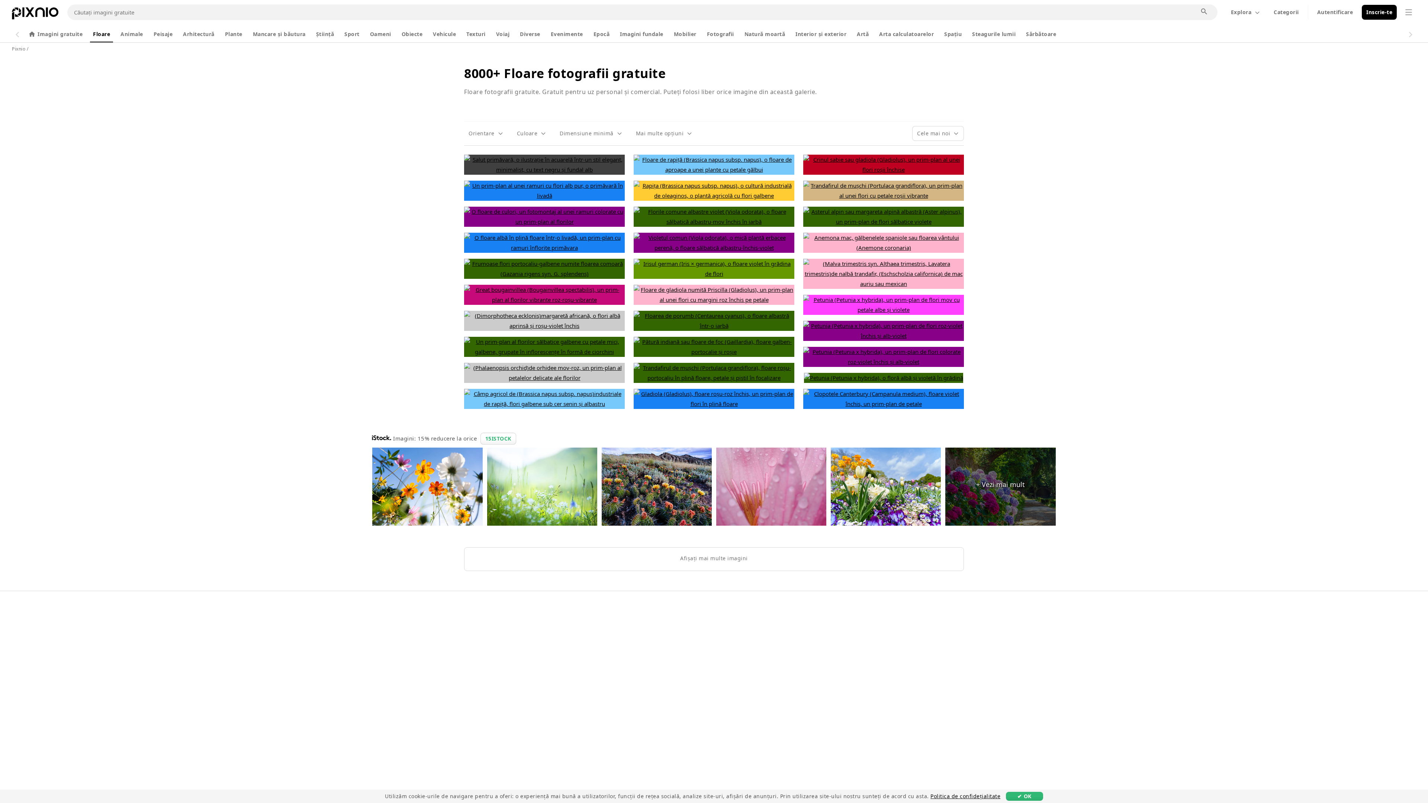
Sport (352, 34)
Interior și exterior (820, 34)
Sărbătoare (1041, 34)
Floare (101, 34)
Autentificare (1335, 12)
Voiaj (503, 34)
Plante (233, 34)
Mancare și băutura (279, 34)
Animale (131, 34)
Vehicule (444, 34)
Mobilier (685, 34)
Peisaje (163, 34)
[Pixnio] (35, 14)
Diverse (530, 34)
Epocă (602, 34)
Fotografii (720, 34)
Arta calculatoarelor (906, 34)
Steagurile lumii (994, 34)
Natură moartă (764, 34)
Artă (863, 34)
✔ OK (1024, 796)
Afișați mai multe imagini (714, 558)
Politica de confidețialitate (965, 796)
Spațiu (953, 34)
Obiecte (412, 34)
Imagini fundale (641, 34)
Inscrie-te (1379, 12)
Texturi (476, 34)
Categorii (1286, 12)
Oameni (380, 34)
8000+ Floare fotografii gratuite (565, 73)
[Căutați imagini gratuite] (1204, 12)
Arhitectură (199, 34)
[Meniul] (1408, 12)
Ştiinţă (325, 34)
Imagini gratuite (60, 34)
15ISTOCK (498, 438)
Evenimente (567, 34)
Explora (1241, 12)
